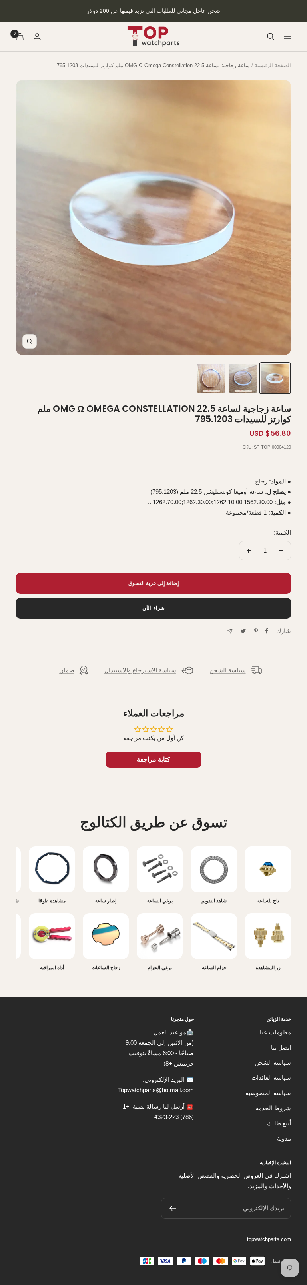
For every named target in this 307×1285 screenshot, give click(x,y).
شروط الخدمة (273, 1108)
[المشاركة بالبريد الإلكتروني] (230, 631)
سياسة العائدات (271, 1077)
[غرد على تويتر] (243, 631)
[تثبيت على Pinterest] (256, 631)
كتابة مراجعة (153, 759)
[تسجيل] (172, 1208)
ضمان (66, 670)
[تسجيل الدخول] (37, 36)
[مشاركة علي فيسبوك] (266, 631)
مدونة (284, 1138)
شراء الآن (153, 608)
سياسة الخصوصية (268, 1092)
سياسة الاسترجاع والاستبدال (140, 670)
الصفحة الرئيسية (273, 65)
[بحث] (270, 36)
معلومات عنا (275, 1032)
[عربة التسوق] (20, 36)
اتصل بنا (281, 1047)
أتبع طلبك (279, 1123)
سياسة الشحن (227, 670)
